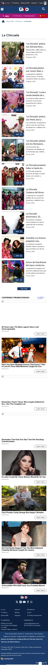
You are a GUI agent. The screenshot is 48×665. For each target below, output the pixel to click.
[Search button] (43, 9)
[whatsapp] (31, 602)
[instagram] (20, 603)
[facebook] (28, 603)
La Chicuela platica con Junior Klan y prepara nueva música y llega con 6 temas (35, 70)
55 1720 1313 (28, 625)
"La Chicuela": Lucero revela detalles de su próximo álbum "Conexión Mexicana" (36, 94)
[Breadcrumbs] (4, 21)
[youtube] (24, 603)
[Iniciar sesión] (45, 3)
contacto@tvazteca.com (31, 623)
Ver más (24, 289)
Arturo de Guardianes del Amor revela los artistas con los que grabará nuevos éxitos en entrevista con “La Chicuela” (36, 264)
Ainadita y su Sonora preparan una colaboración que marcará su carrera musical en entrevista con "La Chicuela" (36, 240)
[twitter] (17, 603)
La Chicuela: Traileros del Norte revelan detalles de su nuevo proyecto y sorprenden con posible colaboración (35, 191)
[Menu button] (4, 9)
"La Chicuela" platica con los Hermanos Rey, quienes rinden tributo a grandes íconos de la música (35, 142)
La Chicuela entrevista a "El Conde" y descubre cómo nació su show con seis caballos (35, 215)
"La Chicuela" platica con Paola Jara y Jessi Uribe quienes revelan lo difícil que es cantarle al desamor (35, 118)
